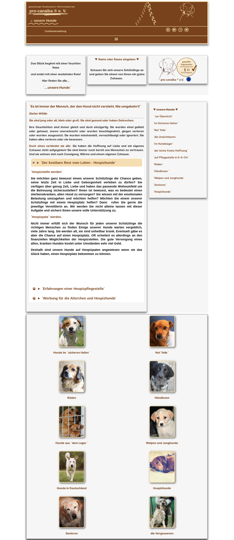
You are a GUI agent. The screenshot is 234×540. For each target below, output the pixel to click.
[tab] (86, 163)
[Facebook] (168, 30)
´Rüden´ (158, 164)
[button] (116, 39)
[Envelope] (186, 30)
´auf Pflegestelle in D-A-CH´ (171, 157)
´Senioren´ (160, 184)
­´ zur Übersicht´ (163, 116)
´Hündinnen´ (161, 171)
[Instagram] (180, 30)
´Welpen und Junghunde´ (168, 178)
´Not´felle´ (160, 130)
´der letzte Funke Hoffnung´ (170, 150)
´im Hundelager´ (163, 143)
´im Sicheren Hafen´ (165, 123)
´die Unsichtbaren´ (165, 137)
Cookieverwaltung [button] (55, 31)
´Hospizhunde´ (162, 191)
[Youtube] (174, 30)
